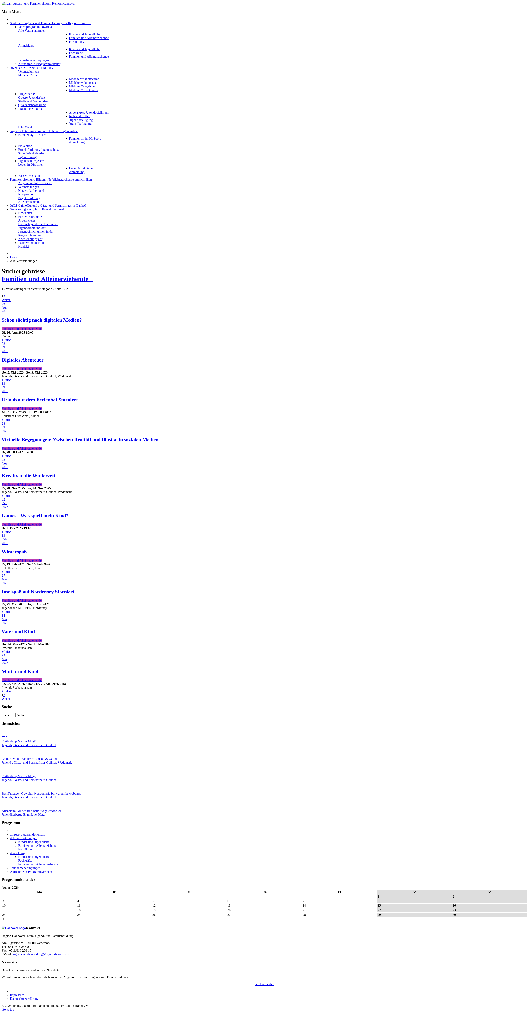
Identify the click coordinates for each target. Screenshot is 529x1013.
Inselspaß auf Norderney (38, 591)
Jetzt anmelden (264, 984)
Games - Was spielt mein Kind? (35, 515)
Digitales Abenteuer (23, 360)
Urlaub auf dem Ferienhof (40, 399)
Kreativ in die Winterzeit (28, 475)
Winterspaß (14, 551)
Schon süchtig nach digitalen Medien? (42, 320)
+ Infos (6, 340)
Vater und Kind (18, 631)
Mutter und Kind (20, 671)
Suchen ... (8, 715)
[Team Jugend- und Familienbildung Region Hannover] (38, 3)
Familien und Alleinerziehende (47, 279)
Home (14, 257)
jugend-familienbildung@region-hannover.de (41, 954)
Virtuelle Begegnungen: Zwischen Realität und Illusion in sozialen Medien (80, 439)
